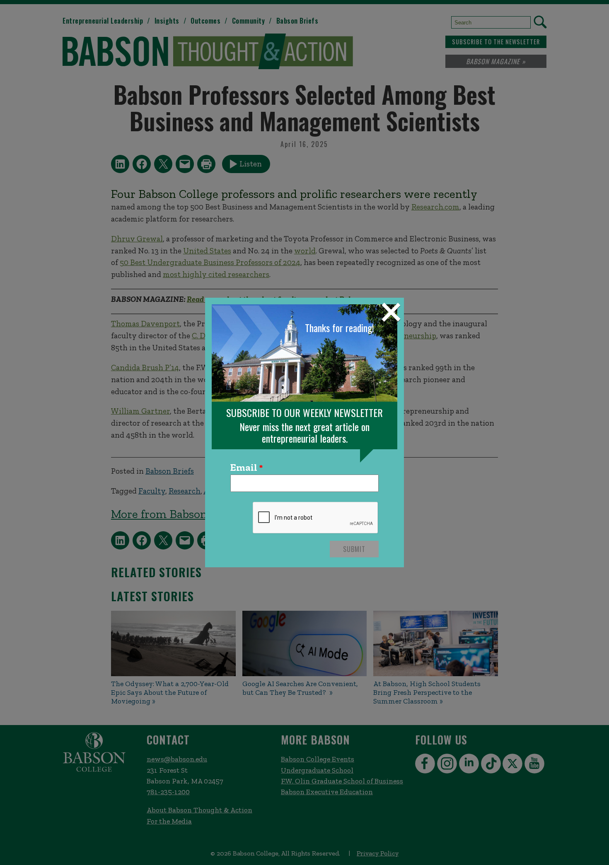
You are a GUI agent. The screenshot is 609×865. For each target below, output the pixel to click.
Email (243, 468)
